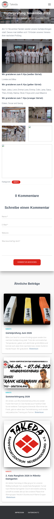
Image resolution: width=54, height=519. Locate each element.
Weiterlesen (33, 349)
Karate (16, 182)
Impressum (19, 512)
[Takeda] (11, 4)
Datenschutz (33, 512)
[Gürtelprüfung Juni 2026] (27, 309)
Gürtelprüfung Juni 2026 (19, 333)
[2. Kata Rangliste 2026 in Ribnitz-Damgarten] (27, 444)
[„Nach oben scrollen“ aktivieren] (49, 514)
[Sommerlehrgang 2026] (27, 373)
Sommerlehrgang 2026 (18, 396)
